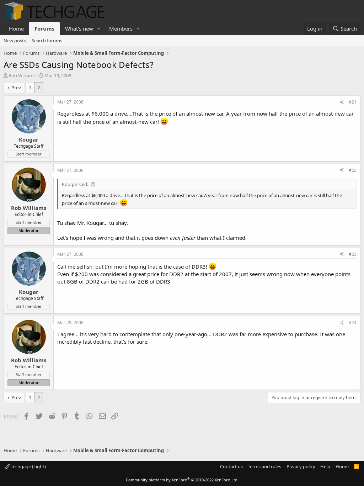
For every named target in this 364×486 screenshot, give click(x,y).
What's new (79, 28)
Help (325, 466)
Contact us (231, 466)
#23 (353, 254)
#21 (353, 102)
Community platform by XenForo (182, 479)
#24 (353, 322)
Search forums (47, 40)
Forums (44, 28)
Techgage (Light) (28, 466)
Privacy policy (301, 466)
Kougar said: (75, 184)
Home (16, 28)
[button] (99, 28)
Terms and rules (264, 466)
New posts (15, 40)
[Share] (341, 102)
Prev (16, 87)
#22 (353, 170)
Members (121, 28)
